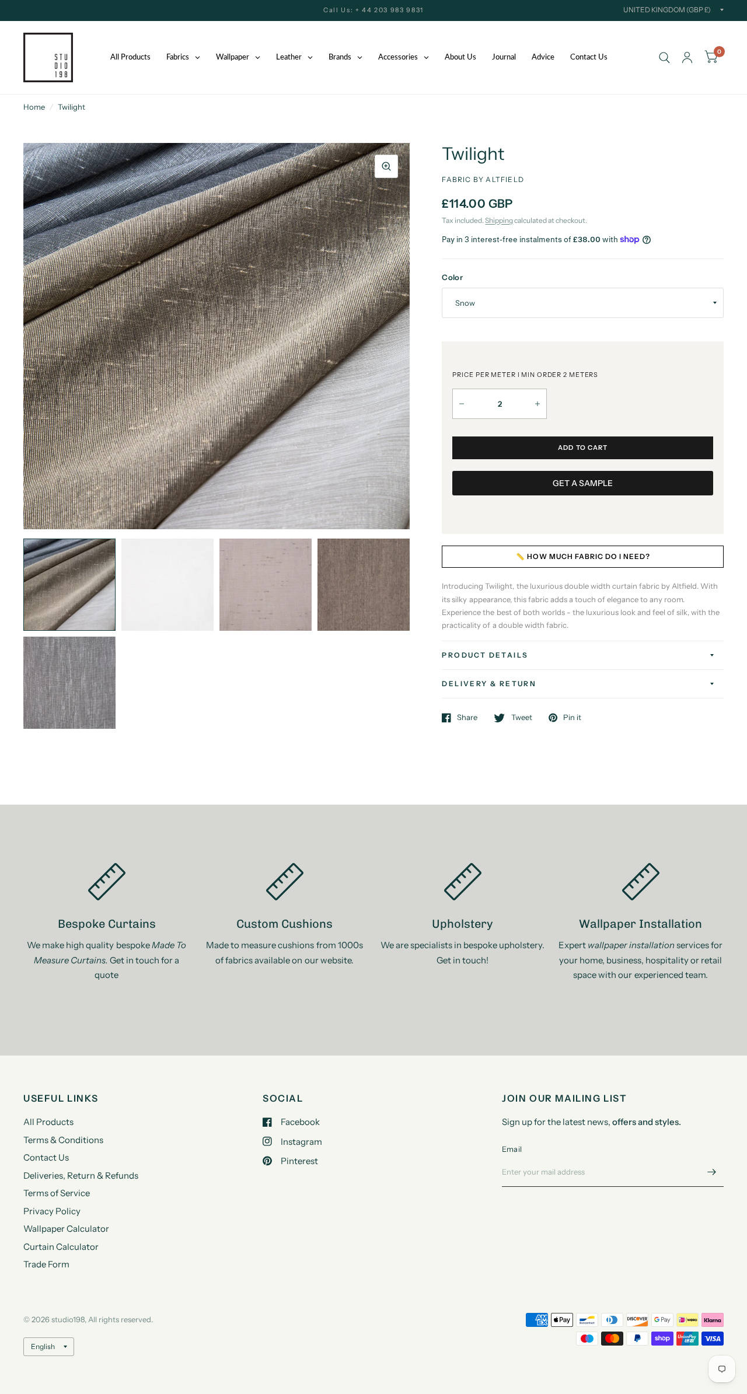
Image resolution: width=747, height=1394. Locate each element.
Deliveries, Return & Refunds (80, 1175)
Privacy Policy (52, 1211)
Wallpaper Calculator (66, 1228)
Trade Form (46, 1264)
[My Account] (687, 57)
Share (467, 717)
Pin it (572, 717)
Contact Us (46, 1157)
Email (512, 1149)
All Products (48, 1121)
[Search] (664, 57)
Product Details (485, 655)
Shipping (499, 220)
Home (34, 106)
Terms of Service (56, 1193)
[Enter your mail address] (712, 1172)
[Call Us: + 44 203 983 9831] (373, 10)
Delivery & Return (489, 683)
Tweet (521, 717)
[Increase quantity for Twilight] (537, 403)
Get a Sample (583, 483)
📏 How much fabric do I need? (583, 556)
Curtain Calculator (61, 1246)
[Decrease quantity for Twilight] (461, 403)
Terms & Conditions (63, 1139)
